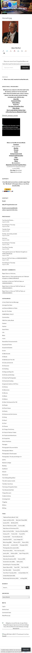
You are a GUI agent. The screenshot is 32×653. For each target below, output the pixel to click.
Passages (4, 444)
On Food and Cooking (7, 381)
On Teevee (5, 426)
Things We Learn (6, 493)
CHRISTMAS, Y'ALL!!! (7, 314)
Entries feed (5, 609)
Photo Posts (8, 550)
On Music (4, 396)
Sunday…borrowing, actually (9, 233)
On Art (4, 350)
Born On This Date (7, 311)
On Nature (5, 399)
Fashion (4, 326)
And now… (5, 238)
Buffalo (14, 523)
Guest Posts (5, 329)
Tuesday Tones (6, 229)
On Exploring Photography (9, 378)
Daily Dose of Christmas (10, 528)
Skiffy (20, 561)
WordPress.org (6, 615)
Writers (4, 505)
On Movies (5, 393)
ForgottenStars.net (14, 9)
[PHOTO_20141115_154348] (10, 115)
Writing (4, 508)
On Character (5, 365)
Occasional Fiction (7, 344)
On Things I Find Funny (8, 429)
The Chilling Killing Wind (8, 478)
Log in (3, 606)
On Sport (4, 420)
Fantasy (6, 534)
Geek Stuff (7, 539)
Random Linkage (6, 462)
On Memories (5, 390)
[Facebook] (3, 50)
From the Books (17, 536)
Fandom (4, 323)
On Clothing (5, 368)
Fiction (14, 534)
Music (25, 542)
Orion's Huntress (6, 441)
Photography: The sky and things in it (12, 456)
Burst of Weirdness (9, 525)
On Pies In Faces (6, 408)
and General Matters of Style (9, 308)
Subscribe (25, 67)
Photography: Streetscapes (9, 453)
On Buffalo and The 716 (8, 359)
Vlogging (4, 502)
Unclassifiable (23, 573)
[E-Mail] (4, 53)
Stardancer (5, 474)
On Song (4, 417)
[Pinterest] (14, 50)
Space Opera (7, 567)
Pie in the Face (19, 550)
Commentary (5, 317)
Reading (4, 465)
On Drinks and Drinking (8, 375)
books (6, 523)
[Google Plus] (11, 50)
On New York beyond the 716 (9, 402)
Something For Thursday (11, 564)
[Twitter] (7, 50)
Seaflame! (5, 468)
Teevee (16, 570)
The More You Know (7, 484)
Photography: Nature (7, 450)
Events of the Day (22, 531)
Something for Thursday (8, 224)
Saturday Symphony (9, 559)
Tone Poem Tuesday (7, 247)
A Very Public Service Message (10, 302)
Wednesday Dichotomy (10, 578)
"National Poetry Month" (10, 517)
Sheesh (4, 471)
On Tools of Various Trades (9, 432)
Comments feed (6, 612)
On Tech (4, 423)
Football (6, 536)
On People (5, 405)
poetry (4, 459)
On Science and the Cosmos (9, 414)
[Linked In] (18, 50)
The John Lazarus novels (8, 481)
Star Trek (24, 567)
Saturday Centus (8, 556)
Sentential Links (9, 561)
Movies (16, 542)
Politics (14, 553)
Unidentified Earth (9, 575)
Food (22, 534)
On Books (4, 356)
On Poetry (4, 411)
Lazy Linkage (18, 539)
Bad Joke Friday (21, 520)
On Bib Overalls (6, 353)
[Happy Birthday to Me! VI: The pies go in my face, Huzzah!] (16, 636)
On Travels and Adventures (9, 435)
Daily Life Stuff (8, 531)
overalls (14, 545)
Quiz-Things (23, 553)
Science (21, 559)
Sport (16, 567)
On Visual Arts (6, 438)
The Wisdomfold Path (8, 490)
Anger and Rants (8, 520)
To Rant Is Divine (6, 496)
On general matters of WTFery (10, 384)
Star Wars (7, 570)
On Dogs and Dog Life (8, 372)
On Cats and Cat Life (7, 362)
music (3, 338)
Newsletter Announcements (9, 341)
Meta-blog (7, 542)
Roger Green (5, 273)
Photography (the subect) (11, 548)
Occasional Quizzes (7, 347)
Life (3, 332)
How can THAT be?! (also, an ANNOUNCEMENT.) (14, 258)
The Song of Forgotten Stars (16, 106)
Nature (6, 545)
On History (5, 387)
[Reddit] (26, 50)
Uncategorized (6, 499)
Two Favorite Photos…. (8, 220)
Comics (21, 525)
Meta (3, 335)
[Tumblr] (22, 50)
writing (23, 578)
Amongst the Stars (7, 305)
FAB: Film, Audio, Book (8, 320)
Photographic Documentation (10, 447)
